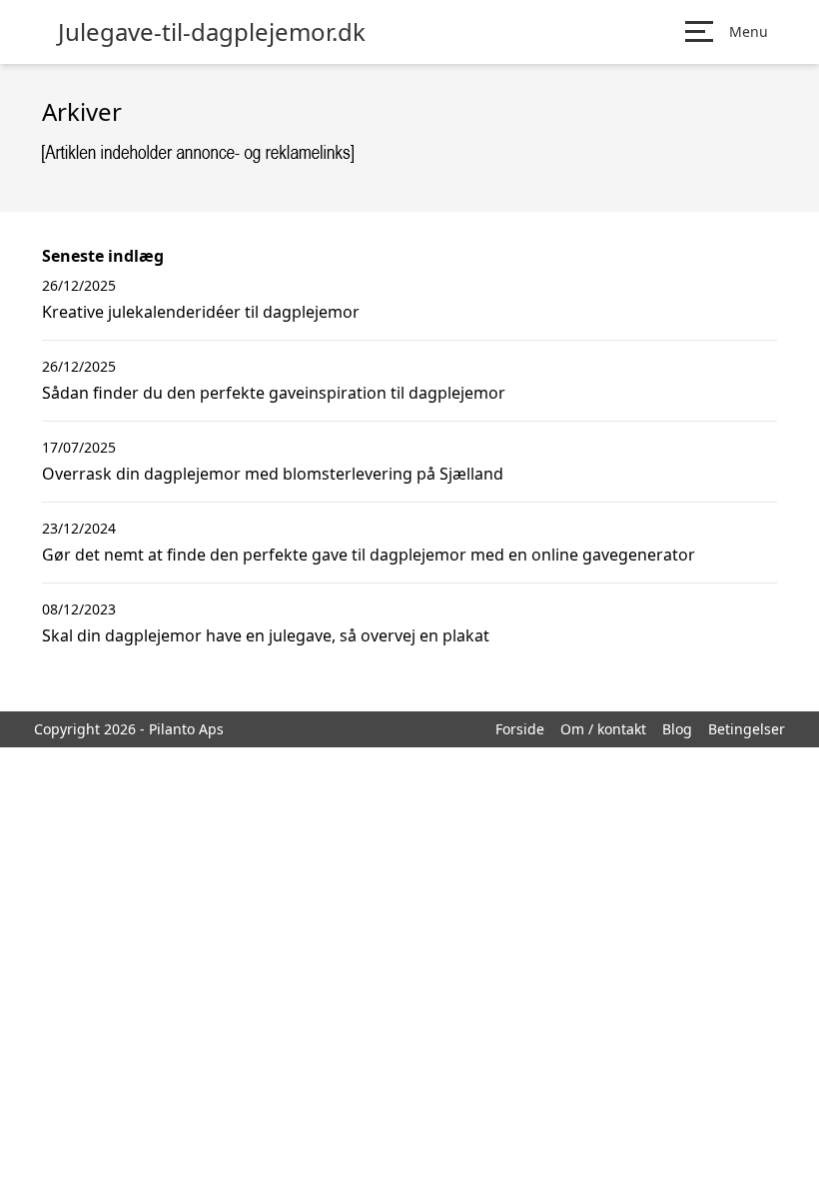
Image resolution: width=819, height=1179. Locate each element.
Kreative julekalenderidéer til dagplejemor (201, 312)
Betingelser (746, 728)
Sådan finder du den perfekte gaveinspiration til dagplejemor (273, 393)
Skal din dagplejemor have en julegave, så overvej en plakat (265, 635)
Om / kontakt (603, 728)
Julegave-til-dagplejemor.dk (212, 32)
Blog (677, 728)
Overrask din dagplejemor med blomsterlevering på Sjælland (272, 474)
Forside (519, 728)
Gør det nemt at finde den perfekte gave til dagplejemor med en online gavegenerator (368, 555)
